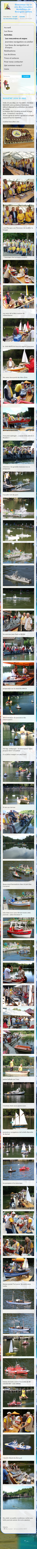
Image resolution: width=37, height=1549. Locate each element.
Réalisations (9, 51)
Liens (6, 69)
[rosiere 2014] (18, 136)
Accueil (7, 28)
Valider (26, 76)
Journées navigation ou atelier (19, 42)
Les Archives (10, 54)
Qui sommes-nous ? (13, 65)
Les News (8, 31)
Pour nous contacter (13, 62)
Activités (8, 35)
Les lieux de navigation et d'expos (17, 46)
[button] (32, 35)
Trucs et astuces (11, 58)
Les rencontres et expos (16, 38)
